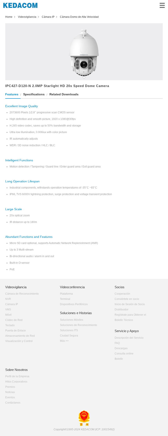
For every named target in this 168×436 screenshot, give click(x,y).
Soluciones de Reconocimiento (78, 325)
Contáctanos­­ (12, 402)
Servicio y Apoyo (127, 331)
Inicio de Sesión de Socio (130, 304)
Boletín (119, 358)
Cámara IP (11, 304)
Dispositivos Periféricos (74, 304)
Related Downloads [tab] (64, 94)
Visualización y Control (19, 341)
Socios (119, 287)
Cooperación (122, 293)
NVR (8, 299)
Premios (10, 386)
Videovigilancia (15, 287)
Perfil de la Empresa (17, 376)
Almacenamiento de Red (20, 335)
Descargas (121, 348)
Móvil (8, 314)
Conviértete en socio (127, 299)
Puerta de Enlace (15, 330)
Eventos (10, 397)
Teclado (10, 325)
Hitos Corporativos (16, 381)
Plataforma (66, 293)
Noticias (10, 392)
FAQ (117, 343)
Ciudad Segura (69, 335)
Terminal (65, 299)
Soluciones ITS (69, 330)
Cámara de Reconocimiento (22, 293)
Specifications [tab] (34, 94)
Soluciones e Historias (76, 313)
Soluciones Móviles (71, 319)
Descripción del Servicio (129, 337)
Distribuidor (121, 309)
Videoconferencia (72, 287)
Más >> (64, 340)
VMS (8, 309)
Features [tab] (11, 94)
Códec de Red (14, 320)
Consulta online (124, 353)
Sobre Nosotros (16, 370)
